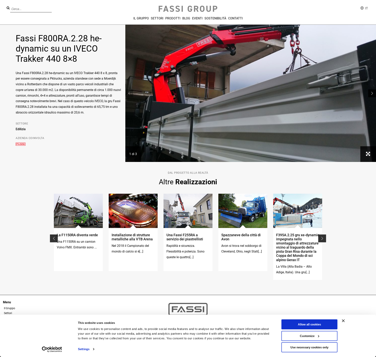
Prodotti (172, 18)
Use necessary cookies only (309, 347)
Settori (157, 18)
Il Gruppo (141, 18)
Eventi (197, 18)
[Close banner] (343, 320)
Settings (83, 349)
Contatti (235, 18)
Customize (307, 336)
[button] (372, 93)
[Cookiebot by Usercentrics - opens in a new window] (52, 349)
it (366, 8)
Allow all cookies (309, 324)
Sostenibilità (215, 18)
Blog (186, 18)
